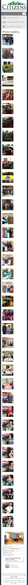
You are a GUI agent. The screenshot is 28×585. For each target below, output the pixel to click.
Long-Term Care (7, 546)
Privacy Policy (13, 582)
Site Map (19, 582)
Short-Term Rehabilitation (10, 549)
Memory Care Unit (8, 551)
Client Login (18, 580)
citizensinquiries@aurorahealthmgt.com (14, 578)
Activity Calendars (8, 555)
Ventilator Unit (7, 553)
